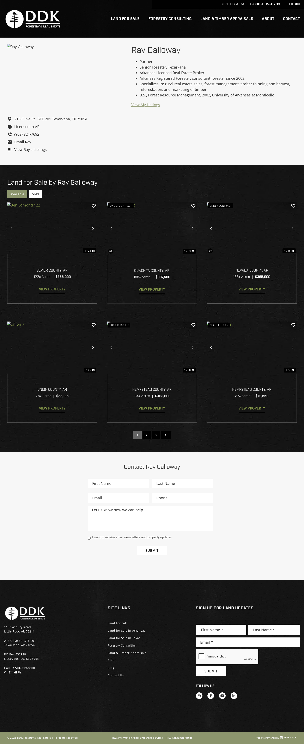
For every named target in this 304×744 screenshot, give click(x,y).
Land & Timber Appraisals (226, 19)
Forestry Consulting (170, 19)
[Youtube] (222, 695)
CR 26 (152, 384)
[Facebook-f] (210, 695)
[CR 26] (152, 348)
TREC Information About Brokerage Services (137, 737)
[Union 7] (52, 348)
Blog (111, 668)
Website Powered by (267, 737)
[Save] (93, 205)
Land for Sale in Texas (124, 638)
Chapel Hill (251, 265)
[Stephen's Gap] (152, 228)
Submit (152, 550)
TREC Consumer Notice (178, 737)
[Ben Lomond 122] (52, 228)
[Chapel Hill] (252, 228)
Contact (291, 19)
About (268, 19)
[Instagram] (199, 695)
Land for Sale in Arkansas (127, 630)
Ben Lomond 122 (52, 265)
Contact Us (116, 675)
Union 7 (52, 384)
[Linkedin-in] (234, 695)
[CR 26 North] (252, 348)
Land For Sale (125, 19)
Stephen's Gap (152, 265)
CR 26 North (252, 384)
